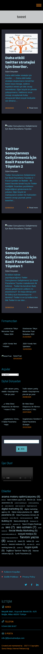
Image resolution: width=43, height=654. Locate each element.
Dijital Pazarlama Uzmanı (27, 515)
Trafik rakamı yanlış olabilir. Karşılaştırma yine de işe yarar (30, 391)
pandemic (16, 524)
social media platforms (9, 534)
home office (14, 518)
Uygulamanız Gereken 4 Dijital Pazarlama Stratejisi (32, 422)
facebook (31, 584)
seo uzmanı (26, 527)
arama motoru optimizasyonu (21, 496)
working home (8, 548)
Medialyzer (34, 521)
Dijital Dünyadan (11, 72)
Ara (22, 449)
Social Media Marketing (23, 530)
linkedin (37, 584)
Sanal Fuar (17, 356)
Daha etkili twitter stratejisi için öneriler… (20, 62)
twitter (30, 541)
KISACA (29, 7)
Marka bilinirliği (21, 521)
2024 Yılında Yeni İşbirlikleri (29, 345)
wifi (38, 544)
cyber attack (9, 506)
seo (10, 527)
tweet (21, 541)
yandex (20, 547)
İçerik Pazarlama (23, 554)
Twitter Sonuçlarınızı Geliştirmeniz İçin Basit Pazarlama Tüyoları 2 (20, 158)
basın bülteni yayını (16, 500)
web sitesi (30, 544)
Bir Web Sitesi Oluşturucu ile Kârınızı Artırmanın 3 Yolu (31, 406)
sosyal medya (27, 533)
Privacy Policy (28, 577)
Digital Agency (32, 506)
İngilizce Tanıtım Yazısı (18, 550)
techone (11, 541)
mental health (6, 524)
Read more (33, 108)
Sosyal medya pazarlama (10, 538)
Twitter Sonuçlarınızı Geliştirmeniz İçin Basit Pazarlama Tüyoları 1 (20, 258)
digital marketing (12, 508)
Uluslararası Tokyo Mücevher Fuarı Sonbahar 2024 (30, 331)
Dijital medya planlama (22, 512)
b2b (4, 500)
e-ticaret (5, 518)
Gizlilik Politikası (11, 577)
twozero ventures (17, 544)
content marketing (21, 503)
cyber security (20, 506)
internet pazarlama (26, 518)
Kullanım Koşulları (12, 572)
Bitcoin (31, 500)
